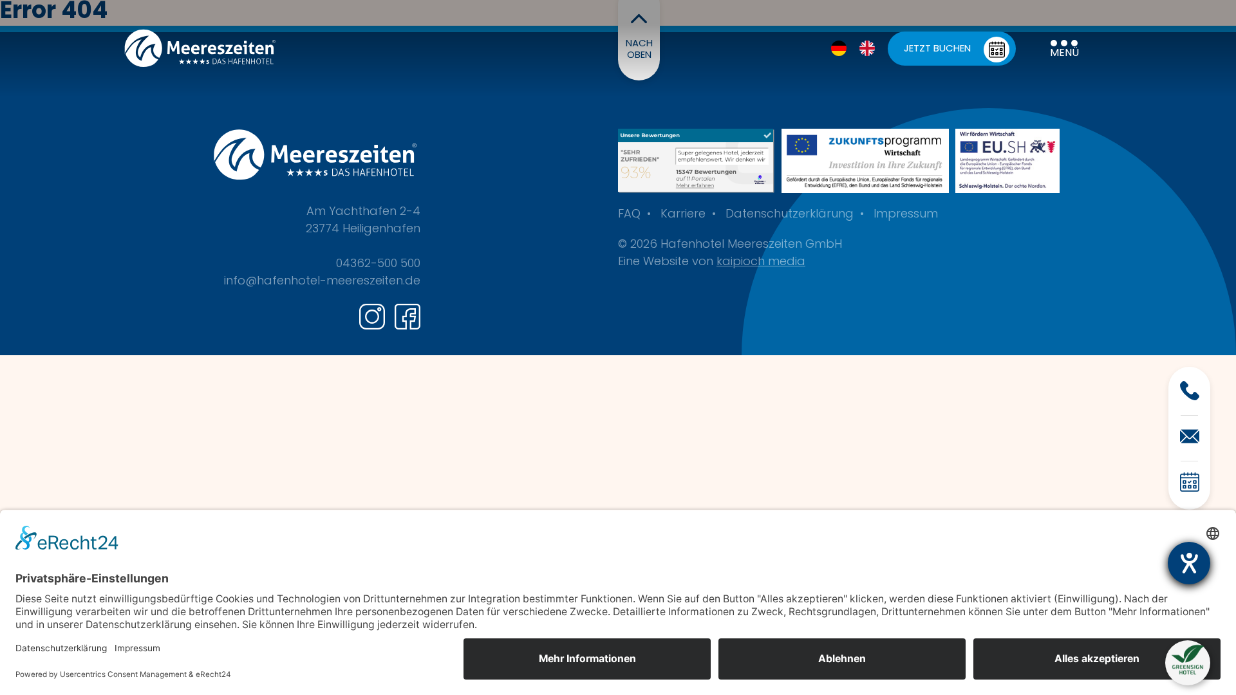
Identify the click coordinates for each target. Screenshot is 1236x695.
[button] (1187, 660)
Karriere (683, 215)
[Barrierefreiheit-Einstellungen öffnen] (1189, 563)
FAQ (629, 215)
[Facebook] (407, 316)
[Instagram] (372, 316)
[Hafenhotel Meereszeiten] (696, 161)
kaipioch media (760, 262)
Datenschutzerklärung (790, 215)
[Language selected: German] (859, 48)
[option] (870, 48)
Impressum (906, 215)
